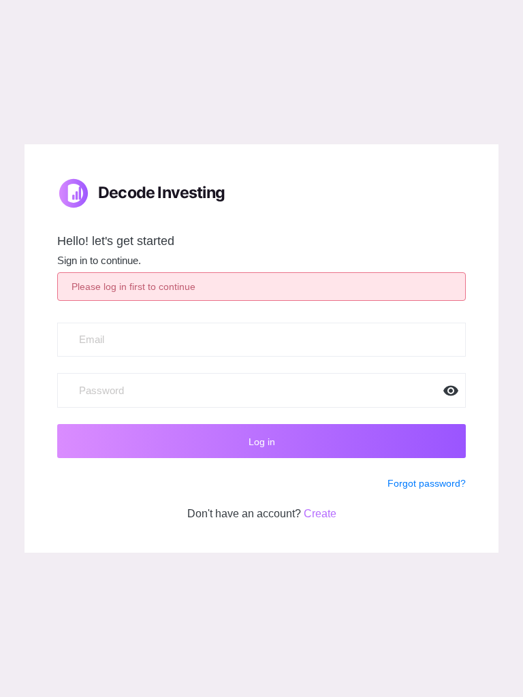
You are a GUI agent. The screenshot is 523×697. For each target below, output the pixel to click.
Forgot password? (426, 483)
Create (320, 513)
